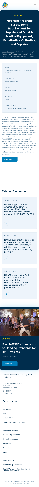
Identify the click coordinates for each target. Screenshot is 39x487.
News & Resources (10, 439)
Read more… (8, 159)
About (5, 452)
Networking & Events (11, 435)
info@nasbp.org (8, 393)
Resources (10, 52)
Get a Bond (7, 448)
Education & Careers (11, 430)
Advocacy (7, 443)
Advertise (7, 409)
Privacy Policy (8, 460)
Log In (5, 413)
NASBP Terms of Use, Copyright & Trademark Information (16, 470)
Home (4, 52)
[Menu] (34, 4)
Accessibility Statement (12, 464)
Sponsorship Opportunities (14, 422)
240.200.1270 (7, 391)
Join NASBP (7, 418)
